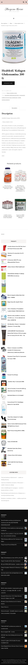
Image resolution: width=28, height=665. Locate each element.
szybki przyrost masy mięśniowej (9, 97)
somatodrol (22, 95)
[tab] (14, 108)
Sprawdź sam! (8, 83)
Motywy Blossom (8, 662)
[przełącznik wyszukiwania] (23, 2)
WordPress (23, 662)
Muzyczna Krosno (14, 9)
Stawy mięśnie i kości (12, 93)
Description (14, 108)
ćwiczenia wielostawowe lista (12, 95)
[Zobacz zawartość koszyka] (26, 2)
